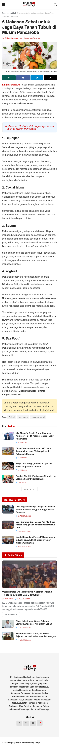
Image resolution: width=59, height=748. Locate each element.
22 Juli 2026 (22, 470)
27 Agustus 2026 (24, 628)
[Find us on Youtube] (33, 723)
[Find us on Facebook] (19, 723)
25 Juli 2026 (22, 458)
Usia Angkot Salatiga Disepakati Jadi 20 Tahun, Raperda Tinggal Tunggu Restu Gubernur (35, 509)
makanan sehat (38, 417)
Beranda (5, 13)
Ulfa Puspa (9, 599)
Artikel (13, 13)
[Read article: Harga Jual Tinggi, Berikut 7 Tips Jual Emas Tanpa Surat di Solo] (8, 466)
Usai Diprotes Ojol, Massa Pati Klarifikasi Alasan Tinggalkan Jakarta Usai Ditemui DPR (36, 524)
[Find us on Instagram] (26, 723)
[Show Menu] (3, 4)
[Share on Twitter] (50, 77)
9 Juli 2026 (21, 483)
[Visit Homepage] (29, 4)
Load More (29, 489)
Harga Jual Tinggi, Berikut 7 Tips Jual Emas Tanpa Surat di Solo (34, 465)
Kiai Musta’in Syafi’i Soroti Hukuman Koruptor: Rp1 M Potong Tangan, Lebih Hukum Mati (35, 436)
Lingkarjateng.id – (12, 84)
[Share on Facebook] (23, 77)
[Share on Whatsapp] (9, 77)
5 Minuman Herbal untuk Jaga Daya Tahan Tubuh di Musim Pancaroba (29, 127)
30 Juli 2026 (22, 443)
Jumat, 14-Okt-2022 (32, 38)
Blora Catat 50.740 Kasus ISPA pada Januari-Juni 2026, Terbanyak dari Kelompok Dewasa (33, 451)
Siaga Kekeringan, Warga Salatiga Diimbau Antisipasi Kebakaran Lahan (34, 622)
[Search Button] (55, 4)
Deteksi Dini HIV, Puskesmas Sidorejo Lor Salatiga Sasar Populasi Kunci (36, 477)
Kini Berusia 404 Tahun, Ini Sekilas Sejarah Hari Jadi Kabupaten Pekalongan (36, 635)
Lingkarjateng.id (14, 742)
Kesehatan (23, 417)
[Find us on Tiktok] (40, 723)
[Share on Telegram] (37, 77)
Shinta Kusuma (11, 38)
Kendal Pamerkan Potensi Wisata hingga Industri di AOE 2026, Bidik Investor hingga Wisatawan (35, 540)
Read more (11, 614)
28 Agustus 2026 (23, 599)
